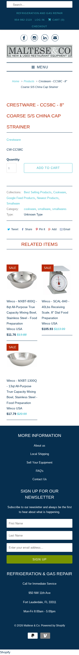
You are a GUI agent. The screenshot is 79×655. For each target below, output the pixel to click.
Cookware (59, 192)
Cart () (58, 19)
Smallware (13, 203)
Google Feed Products (21, 198)
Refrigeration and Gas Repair (39, 13)
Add (54, 229)
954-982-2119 (23, 19)
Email (66, 229)
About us (39, 445)
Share (28, 229)
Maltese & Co (32, 625)
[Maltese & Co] (39, 51)
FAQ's (39, 471)
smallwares (59, 209)
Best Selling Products (38, 192)
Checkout (39, 26)
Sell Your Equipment (39, 462)
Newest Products (48, 198)
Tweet (14, 229)
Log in (40, 19)
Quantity (13, 159)
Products (29, 81)
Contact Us (39, 479)
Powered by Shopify (53, 625)
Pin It (42, 229)
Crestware (14, 139)
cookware (30, 209)
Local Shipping (39, 454)
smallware (44, 209)
